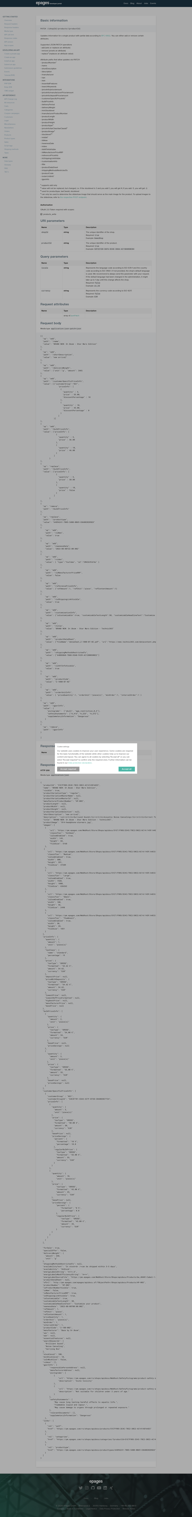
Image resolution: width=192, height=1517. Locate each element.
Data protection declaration (80, 763)
